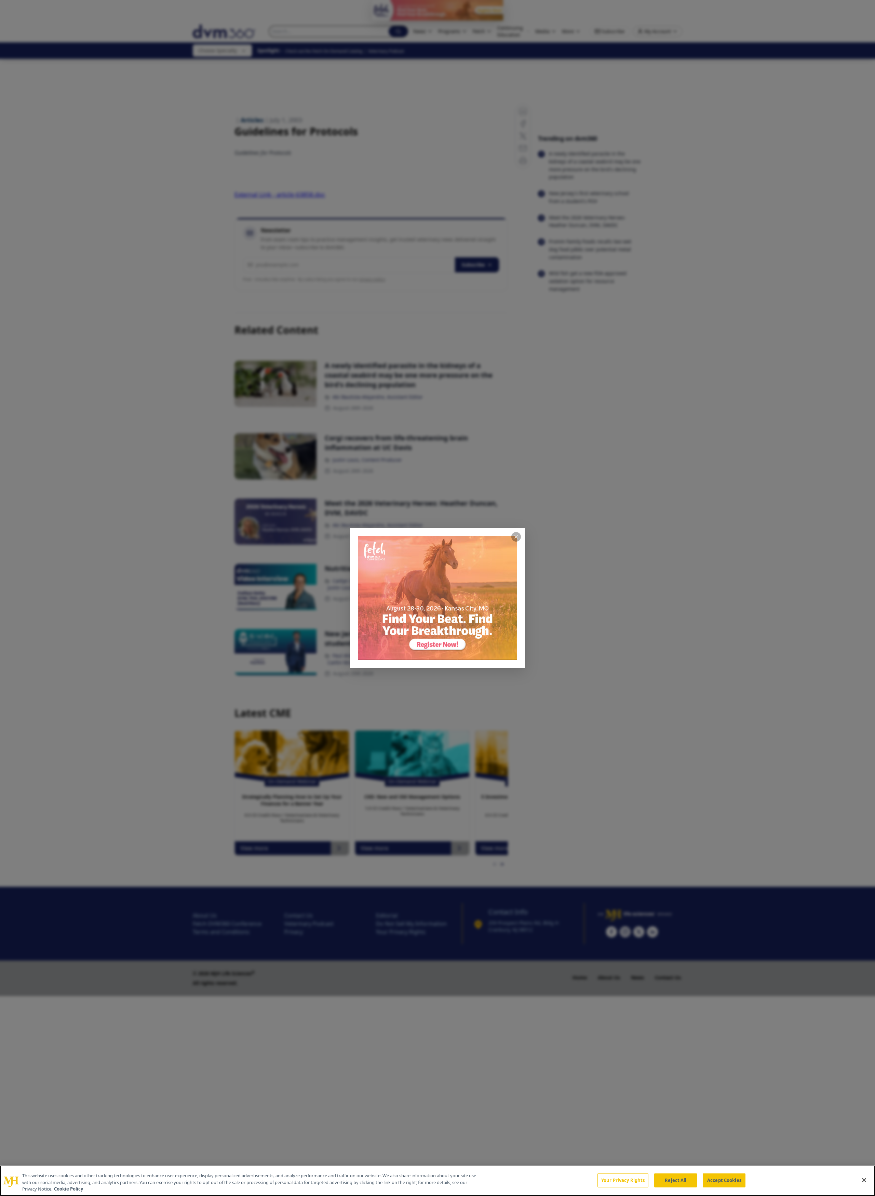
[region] (437, 1181)
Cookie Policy (68, 1189)
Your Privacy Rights (623, 1180)
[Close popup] (516, 537)
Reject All (675, 1180)
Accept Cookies (724, 1180)
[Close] (864, 1179)
